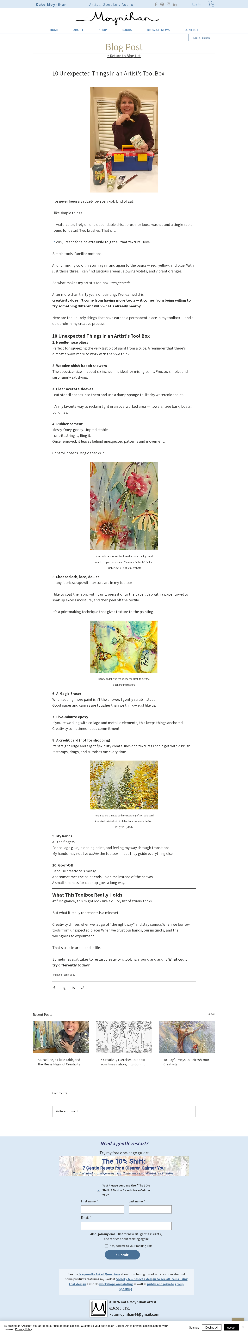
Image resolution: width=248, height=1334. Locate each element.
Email (86, 1217)
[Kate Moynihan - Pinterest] (162, 4)
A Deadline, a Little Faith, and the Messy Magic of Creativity (59, 1061)
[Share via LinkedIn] (73, 988)
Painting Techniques (64, 974)
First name (89, 1201)
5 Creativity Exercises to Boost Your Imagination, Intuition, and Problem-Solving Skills (123, 1061)
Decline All (211, 1327)
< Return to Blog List (124, 55)
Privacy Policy (23, 1329)
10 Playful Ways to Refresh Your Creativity (186, 1061)
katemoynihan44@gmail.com (134, 1314)
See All (211, 1014)
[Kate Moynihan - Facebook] (155, 4)
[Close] (243, 1327)
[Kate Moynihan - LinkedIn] (174, 4)
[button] (78, 30)
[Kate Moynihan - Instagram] (168, 4)
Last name (137, 1201)
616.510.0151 (119, 1308)
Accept (231, 1327)
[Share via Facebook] (54, 988)
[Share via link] (82, 988)
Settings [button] (194, 1327)
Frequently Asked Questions (99, 1274)
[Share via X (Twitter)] (63, 988)
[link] (211, 4)
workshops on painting (116, 1284)
